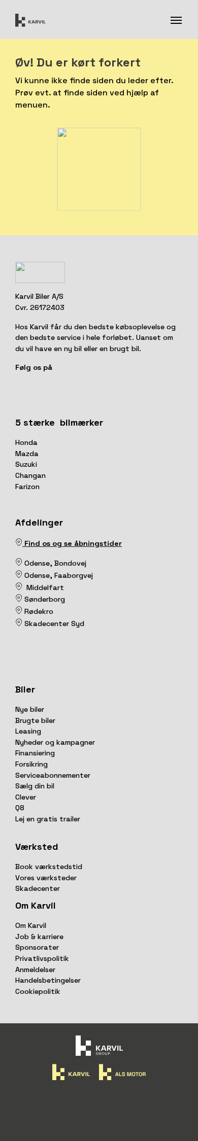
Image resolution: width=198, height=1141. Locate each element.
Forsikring (31, 764)
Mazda (27, 453)
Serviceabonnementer (52, 775)
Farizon (27, 486)
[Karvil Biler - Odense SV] (23, 563)
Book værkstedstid (48, 866)
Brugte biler (35, 720)
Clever (25, 797)
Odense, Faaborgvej (57, 575)
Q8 (19, 807)
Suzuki (26, 464)
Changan (30, 475)
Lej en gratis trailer (47, 818)
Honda (26, 442)
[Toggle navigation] (176, 19)
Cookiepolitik (37, 991)
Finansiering (35, 752)
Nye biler (29, 709)
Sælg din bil (34, 785)
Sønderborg (43, 599)
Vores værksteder (46, 877)
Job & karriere (39, 936)
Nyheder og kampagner (55, 742)
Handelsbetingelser (48, 980)
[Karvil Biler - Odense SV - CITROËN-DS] (18, 563)
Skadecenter (37, 888)
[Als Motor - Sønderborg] (18, 599)
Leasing (28, 731)
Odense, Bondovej (56, 563)
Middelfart (43, 587)
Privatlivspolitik (42, 958)
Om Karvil (30, 925)
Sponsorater (37, 947)
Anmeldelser (35, 969)
